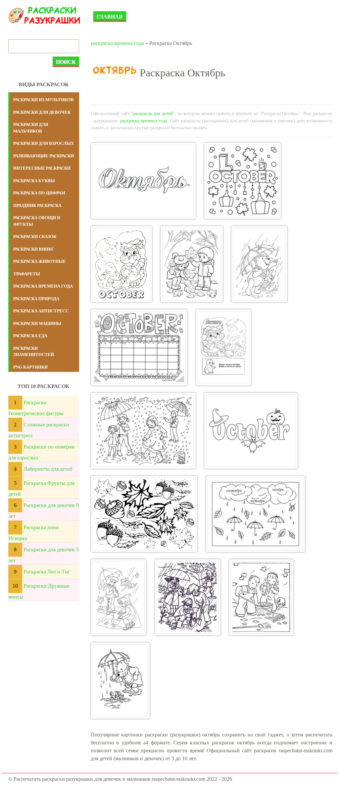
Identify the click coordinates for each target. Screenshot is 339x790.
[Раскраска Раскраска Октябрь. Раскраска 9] (251, 430)
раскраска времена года (117, 43)
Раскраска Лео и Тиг (47, 571)
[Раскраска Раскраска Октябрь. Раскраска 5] (259, 264)
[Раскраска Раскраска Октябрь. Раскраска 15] (120, 680)
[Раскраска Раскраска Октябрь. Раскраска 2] (242, 180)
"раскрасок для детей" (153, 113)
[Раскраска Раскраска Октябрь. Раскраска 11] (255, 514)
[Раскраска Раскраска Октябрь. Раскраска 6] (139, 347)
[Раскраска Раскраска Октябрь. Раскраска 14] (261, 597)
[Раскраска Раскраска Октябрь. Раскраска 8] (143, 430)
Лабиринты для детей (48, 469)
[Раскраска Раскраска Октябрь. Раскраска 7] (224, 347)
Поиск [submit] (66, 62)
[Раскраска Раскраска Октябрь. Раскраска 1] (143, 180)
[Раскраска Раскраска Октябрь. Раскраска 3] (121, 264)
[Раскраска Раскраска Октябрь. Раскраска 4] (191, 264)
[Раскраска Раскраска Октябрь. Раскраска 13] (188, 597)
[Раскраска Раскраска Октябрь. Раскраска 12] (119, 597)
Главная (110, 17)
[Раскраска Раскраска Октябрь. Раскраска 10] (144, 514)
